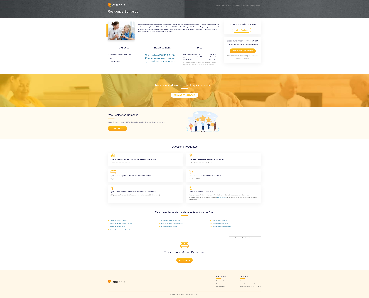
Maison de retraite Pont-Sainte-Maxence (122, 230)
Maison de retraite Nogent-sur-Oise (121, 223)
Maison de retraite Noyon (169, 226)
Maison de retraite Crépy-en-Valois (171, 223)
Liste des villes (220, 281)
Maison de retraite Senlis (220, 223)
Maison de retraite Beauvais (118, 220)
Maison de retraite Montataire (222, 226)
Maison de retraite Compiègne (170, 220)
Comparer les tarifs (242, 51)
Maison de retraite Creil (220, 220)
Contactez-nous (222, 197)
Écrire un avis (117, 128)
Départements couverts (223, 284)
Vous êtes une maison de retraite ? (250, 284)
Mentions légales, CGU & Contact (250, 286)
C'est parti (184, 260)
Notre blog (243, 281)
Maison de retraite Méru (117, 226)
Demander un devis (184, 95)
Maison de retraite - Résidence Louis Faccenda (244, 238)
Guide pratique (220, 286)
